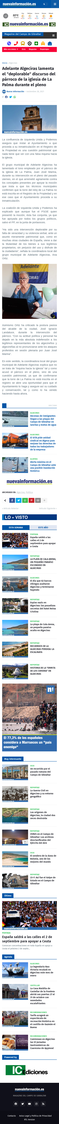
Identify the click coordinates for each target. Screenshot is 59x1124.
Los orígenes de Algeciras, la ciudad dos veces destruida (42, 815)
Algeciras (13, 63)
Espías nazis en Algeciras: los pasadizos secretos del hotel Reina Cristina (43, 607)
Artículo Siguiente (47, 508)
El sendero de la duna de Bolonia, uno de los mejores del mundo (43, 858)
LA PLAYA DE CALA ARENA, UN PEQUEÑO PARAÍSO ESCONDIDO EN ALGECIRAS (43, 563)
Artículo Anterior (11, 508)
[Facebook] (6, 97)
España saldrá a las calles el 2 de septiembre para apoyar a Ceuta (43, 542)
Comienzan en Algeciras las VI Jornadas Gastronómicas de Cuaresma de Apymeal (42, 1043)
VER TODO (53, 405)
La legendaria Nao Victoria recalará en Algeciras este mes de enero (41, 971)
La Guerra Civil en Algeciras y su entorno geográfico (41, 793)
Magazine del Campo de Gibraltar (22, 34)
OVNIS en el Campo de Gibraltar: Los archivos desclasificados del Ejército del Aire (42, 838)
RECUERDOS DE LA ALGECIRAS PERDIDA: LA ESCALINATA (42, 649)
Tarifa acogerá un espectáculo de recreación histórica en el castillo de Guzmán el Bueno (42, 1021)
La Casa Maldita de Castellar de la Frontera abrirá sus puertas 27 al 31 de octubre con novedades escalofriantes (42, 996)
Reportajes (44, 49)
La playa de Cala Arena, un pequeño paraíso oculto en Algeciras (42, 627)
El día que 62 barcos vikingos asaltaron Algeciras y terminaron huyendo (42, 585)
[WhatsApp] (15, 97)
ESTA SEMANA (16, 527)
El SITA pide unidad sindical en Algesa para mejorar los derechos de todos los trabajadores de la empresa (43, 443)
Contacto (12, 1116)
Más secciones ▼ (11, 49)
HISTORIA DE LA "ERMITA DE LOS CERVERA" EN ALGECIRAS (42, 670)
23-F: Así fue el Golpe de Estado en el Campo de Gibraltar (43, 880)
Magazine (33, 49)
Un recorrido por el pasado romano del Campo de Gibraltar (40, 771)
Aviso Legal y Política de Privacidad (35, 1116)
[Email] (38, 500)
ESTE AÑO (43, 527)
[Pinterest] (31, 500)
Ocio (23, 49)
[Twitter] (10, 97)
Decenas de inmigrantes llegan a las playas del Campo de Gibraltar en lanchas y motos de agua (43, 420)
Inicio (4, 63)
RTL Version (29, 1119)
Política (29, 492)
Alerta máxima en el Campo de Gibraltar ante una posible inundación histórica (43, 466)
